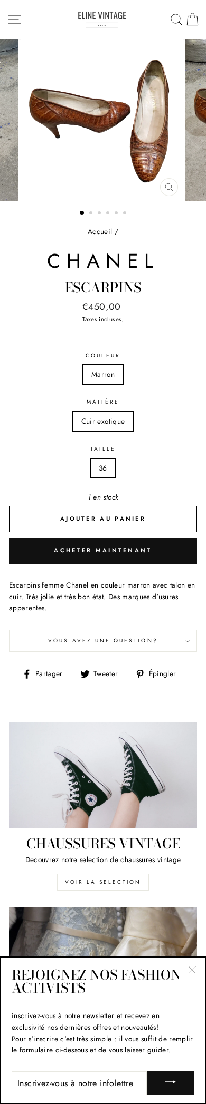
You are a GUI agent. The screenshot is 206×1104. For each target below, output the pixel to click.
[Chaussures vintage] (103, 775)
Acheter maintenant (103, 550)
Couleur (103, 355)
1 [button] (82, 213)
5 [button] (117, 214)
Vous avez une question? (102, 640)
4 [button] (108, 214)
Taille (103, 449)
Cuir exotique (103, 421)
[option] (103, 120)
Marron (103, 374)
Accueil (100, 231)
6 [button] (125, 214)
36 (103, 468)
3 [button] (100, 214)
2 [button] (92, 214)
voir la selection (103, 882)
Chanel (103, 261)
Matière (103, 402)
